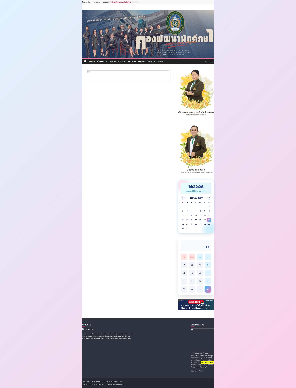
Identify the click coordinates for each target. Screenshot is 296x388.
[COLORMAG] (87, 329)
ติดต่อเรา (160, 61)
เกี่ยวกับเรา (101, 61)
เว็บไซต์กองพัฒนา (197, 371)
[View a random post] (211, 61)
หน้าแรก (92, 61)
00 (184, 289)
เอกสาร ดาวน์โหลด (116, 61)
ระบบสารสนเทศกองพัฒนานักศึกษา (140, 61)
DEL (192, 256)
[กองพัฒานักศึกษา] (84, 61)
